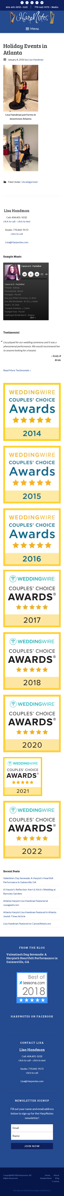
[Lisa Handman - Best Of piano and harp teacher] (32, 987)
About (56, 1175)
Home (47, 1175)
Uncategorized (29, 181)
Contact (55, 1181)
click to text (24, 221)
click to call (9, 221)
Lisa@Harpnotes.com (16, 242)
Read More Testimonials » (17, 370)
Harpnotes (32, 17)
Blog (57, 1178)
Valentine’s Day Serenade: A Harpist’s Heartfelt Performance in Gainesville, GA (32, 958)
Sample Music (46, 1178)
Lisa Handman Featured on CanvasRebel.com (27, 923)
